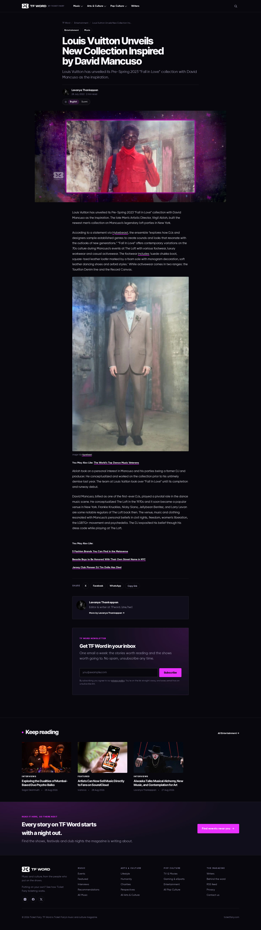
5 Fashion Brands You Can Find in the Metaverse (100, 551)
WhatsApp (115, 585)
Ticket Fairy (57, 6)
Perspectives (128, 889)
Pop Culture (117, 6)
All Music (83, 895)
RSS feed (212, 884)
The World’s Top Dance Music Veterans (116, 463)
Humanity (126, 879)
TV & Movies (170, 874)
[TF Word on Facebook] (33, 899)
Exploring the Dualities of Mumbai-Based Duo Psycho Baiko (44, 783)
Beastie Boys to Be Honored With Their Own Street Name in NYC (109, 559)
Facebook (98, 585)
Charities (126, 884)
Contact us (213, 895)
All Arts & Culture (130, 895)
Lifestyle (125, 874)
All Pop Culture (172, 889)
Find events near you (216, 828)
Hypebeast (87, 454)
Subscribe (170, 672)
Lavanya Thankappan (85, 90)
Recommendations (88, 889)
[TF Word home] (34, 6)
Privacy (211, 889)
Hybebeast (120, 232)
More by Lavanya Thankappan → (106, 613)
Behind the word (216, 879)
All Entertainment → (228, 733)
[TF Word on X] (41, 899)
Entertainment (81, 23)
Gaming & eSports (174, 879)
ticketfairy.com (231, 917)
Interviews (29, 776)
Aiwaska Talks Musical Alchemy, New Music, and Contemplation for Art (158, 783)
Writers (135, 6)
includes (143, 253)
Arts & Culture (95, 6)
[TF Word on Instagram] (25, 899)
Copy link (132, 585)
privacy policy (117, 681)
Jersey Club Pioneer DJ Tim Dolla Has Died (96, 567)
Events (81, 874)
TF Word (66, 23)
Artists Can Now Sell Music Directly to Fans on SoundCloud (101, 783)
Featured (84, 776)
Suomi (84, 102)
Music (76, 6)
